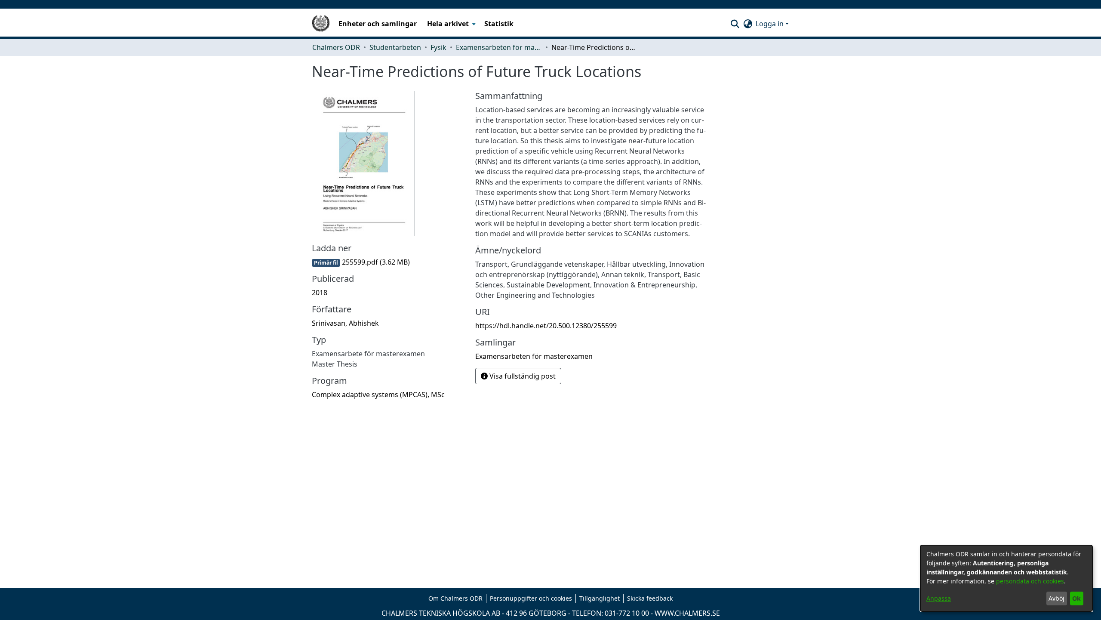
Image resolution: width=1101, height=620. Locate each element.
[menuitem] (450, 23)
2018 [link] (319, 292)
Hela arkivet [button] (448, 23)
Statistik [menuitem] (499, 23)
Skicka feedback (650, 598)
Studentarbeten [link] (395, 47)
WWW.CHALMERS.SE (687, 613)
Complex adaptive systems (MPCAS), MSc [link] (378, 394)
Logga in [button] (770, 23)
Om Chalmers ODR (455, 598)
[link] (361, 262)
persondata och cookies (1030, 581)
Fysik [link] (438, 47)
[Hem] (321, 23)
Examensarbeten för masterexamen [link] (499, 47)
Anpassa (938, 598)
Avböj (1056, 598)
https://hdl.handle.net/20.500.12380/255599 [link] (546, 325)
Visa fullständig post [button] (522, 376)
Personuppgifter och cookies (531, 598)
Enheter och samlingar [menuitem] (377, 23)
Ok (1076, 598)
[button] (734, 24)
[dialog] (1006, 578)
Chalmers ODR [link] (336, 47)
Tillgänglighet (599, 598)
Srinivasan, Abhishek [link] (345, 323)
